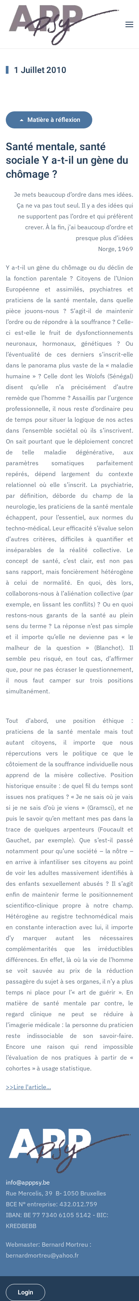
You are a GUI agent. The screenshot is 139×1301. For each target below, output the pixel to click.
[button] (129, 24)
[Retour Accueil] (63, 24)
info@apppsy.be (28, 1182)
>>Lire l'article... (28, 1087)
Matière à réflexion (53, 120)
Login (25, 1292)
